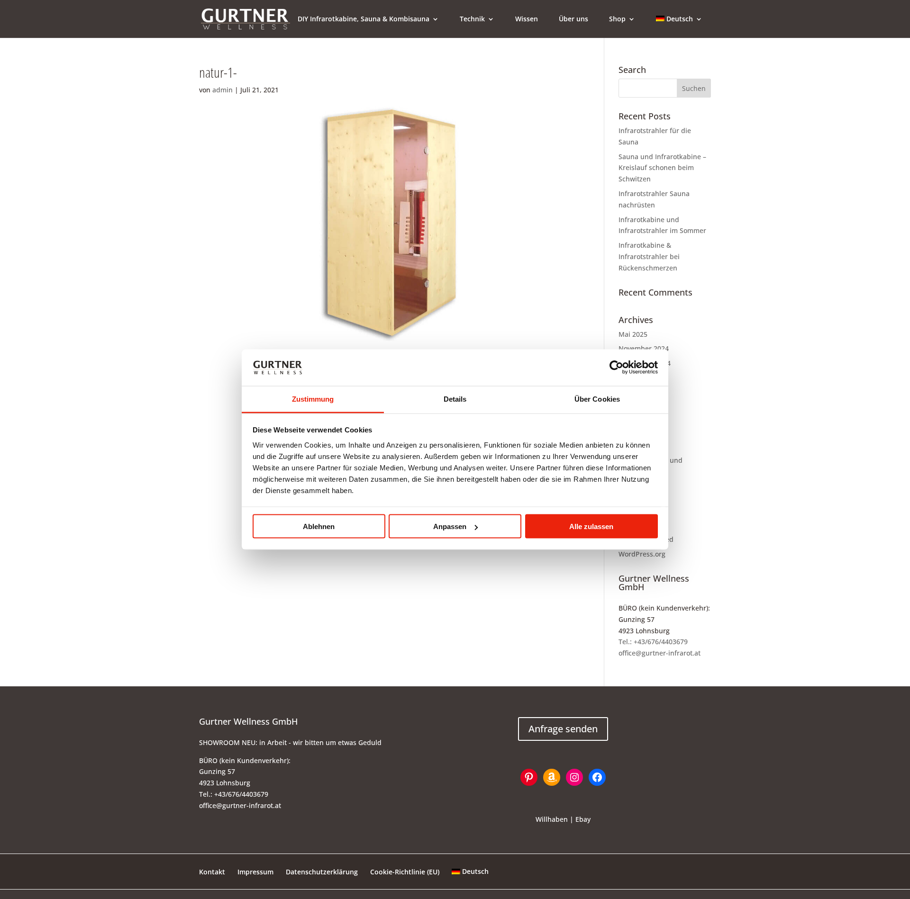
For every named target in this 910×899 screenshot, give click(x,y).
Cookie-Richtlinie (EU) (404, 871)
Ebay (583, 819)
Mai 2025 (633, 334)
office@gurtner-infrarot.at (660, 652)
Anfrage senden (563, 728)
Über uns (573, 19)
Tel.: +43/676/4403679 (653, 641)
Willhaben (552, 819)
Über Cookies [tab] (597, 399)
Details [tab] (455, 399)
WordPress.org (642, 553)
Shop (617, 19)
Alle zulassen (591, 526)
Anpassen (449, 526)
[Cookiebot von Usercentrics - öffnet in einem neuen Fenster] (616, 367)
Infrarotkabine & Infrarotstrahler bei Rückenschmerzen (649, 256)
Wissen (526, 19)
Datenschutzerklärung (322, 871)
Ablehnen (319, 526)
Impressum (255, 871)
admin (222, 89)
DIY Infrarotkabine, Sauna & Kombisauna (363, 19)
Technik (472, 19)
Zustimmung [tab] (313, 399)
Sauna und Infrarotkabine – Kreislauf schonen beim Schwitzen (662, 168)
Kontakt (212, 871)
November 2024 (644, 348)
